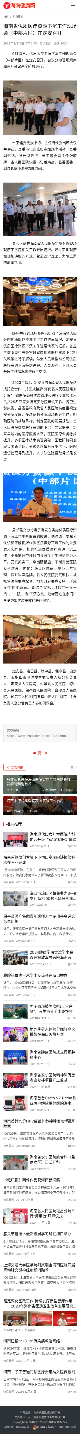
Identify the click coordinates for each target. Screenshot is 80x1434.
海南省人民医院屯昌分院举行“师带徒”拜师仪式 (52, 1213)
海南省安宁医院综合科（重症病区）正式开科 (52, 1159)
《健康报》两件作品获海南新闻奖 (31, 1180)
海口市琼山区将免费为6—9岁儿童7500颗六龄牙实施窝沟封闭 (53, 896)
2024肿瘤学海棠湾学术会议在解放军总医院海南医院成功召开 (52, 955)
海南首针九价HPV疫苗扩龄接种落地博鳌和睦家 (39, 1123)
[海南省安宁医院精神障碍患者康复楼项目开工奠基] (15, 1080)
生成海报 (16, 767)
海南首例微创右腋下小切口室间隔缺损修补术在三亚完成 (39, 860)
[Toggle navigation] (73, 6)
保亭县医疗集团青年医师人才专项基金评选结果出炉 (39, 919)
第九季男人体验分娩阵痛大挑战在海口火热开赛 (52, 1032)
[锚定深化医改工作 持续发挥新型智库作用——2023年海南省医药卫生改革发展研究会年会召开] (40, 1318)
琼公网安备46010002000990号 (56, 1427)
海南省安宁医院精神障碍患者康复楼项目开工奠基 (52, 1077)
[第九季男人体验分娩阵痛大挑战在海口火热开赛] (15, 1034)
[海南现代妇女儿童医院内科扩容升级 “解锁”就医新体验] (15, 839)
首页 (6, 16)
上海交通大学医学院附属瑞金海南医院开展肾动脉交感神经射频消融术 (39, 1267)
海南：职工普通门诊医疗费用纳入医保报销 (39, 1372)
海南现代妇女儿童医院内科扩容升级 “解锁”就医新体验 (53, 837)
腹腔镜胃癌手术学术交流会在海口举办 (35, 975)
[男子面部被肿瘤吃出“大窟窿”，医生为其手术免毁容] (15, 1011)
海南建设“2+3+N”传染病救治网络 (31, 1341)
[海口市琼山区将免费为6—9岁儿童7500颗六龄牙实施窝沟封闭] (15, 898)
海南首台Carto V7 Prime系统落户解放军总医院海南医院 (53, 1101)
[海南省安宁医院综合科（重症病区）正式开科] (15, 1162)
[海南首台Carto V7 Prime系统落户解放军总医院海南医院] (15, 1103)
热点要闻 (45, 43)
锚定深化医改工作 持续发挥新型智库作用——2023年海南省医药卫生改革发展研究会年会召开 (38, 1304)
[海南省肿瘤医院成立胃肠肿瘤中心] (15, 1057)
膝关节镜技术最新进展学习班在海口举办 (37, 1234)
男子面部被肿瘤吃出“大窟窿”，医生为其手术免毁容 (51, 1009)
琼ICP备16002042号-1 (18, 1427)
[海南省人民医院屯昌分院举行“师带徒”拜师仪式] (15, 1216)
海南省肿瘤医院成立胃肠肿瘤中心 (52, 1055)
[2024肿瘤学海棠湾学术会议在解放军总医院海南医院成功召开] (15, 957)
